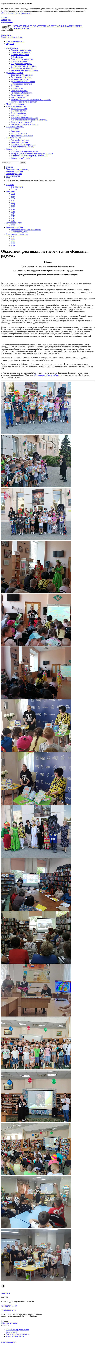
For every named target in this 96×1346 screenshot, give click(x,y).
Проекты (10, 185)
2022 (13, 203)
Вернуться (5, 1293)
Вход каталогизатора (15, 1336)
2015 (13, 218)
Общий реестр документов (17, 1330)
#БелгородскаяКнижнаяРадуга (47, 375)
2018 (13, 211)
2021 (13, 205)
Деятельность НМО (14, 171)
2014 (13, 220)
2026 (13, 194)
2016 (13, 216)
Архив (14, 189)
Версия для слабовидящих (7, 21)
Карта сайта (6, 35)
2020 (13, 207)
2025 (13, 196)
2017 (13, 214)
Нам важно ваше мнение (11, 37)
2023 (8, 178)
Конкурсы (10, 191)
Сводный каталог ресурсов (17, 1334)
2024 (13, 198)
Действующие (17, 187)
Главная (9, 167)
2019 (13, 209)
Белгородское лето (14, 223)
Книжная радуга (13, 176)
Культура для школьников (17, 234)
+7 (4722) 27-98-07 (9, 1306)
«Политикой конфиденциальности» (16, 13)
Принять (4, 17)
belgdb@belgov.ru (8, 1310)
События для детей (14, 174)
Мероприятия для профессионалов (26, 229)
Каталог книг (12, 1332)
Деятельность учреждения (17, 169)
